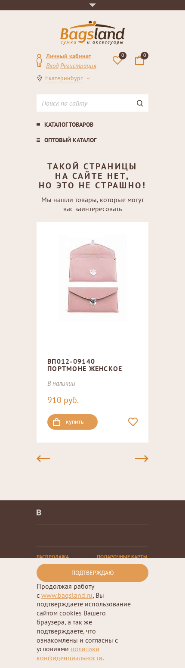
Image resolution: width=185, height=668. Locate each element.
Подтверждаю (92, 573)
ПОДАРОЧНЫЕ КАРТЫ (122, 556)
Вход (52, 66)
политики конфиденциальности (69, 653)
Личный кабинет (68, 56)
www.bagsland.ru (66, 595)
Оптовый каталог (70, 140)
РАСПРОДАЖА (53, 556)
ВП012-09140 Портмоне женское (84, 365)
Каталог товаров (68, 124)
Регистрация (78, 66)
